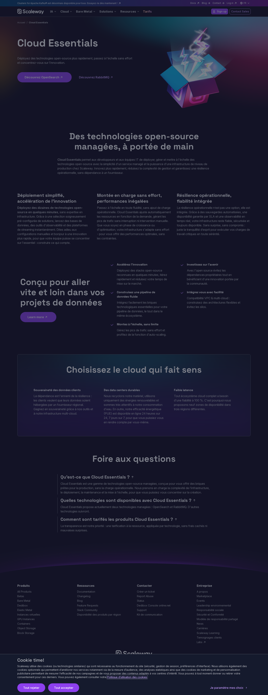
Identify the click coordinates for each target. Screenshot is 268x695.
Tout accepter (63, 688)
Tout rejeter (31, 688)
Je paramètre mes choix (226, 688)
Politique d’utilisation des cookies (127, 677)
